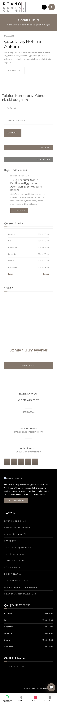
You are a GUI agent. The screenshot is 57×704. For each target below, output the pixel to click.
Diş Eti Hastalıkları (14, 554)
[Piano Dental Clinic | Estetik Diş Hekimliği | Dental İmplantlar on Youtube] (28, 462)
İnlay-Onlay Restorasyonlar (20, 594)
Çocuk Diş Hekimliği (15, 534)
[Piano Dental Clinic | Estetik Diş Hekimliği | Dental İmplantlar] (14, 7)
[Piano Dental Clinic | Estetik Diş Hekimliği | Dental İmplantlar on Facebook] (7, 462)
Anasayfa (12, 25)
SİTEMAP (27, 688)
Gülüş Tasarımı (12, 567)
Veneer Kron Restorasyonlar (20, 587)
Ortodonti (10, 541)
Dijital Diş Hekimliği (15, 561)
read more (14, 70)
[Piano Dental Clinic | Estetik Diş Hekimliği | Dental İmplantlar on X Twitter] (14, 462)
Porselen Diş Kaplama (16, 581)
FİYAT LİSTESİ (43, 159)
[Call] (44, 7)
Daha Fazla (19, 211)
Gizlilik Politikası (14, 666)
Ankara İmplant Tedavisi (17, 528)
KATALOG (45, 148)
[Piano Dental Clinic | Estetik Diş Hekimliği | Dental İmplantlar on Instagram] (21, 462)
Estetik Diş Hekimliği (19, 176)
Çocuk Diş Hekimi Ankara (22, 44)
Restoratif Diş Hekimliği (17, 547)
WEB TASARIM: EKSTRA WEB (42, 688)
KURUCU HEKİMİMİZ (16, 500)
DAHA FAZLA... (28, 366)
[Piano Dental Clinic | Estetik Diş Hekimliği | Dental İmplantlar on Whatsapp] (35, 462)
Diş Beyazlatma (12, 574)
